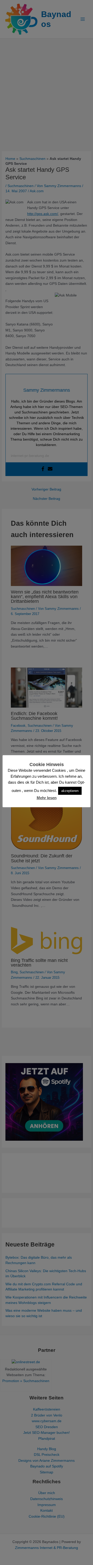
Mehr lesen (47, 798)
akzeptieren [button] (70, 791)
